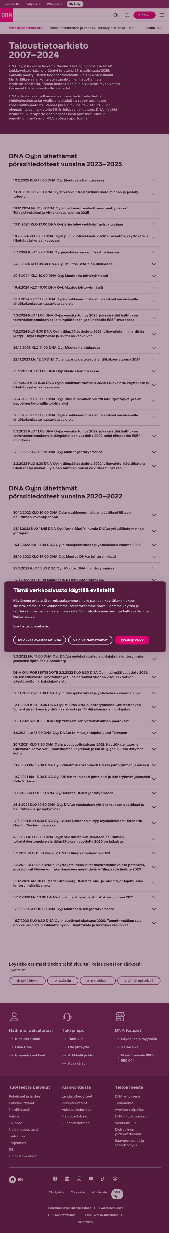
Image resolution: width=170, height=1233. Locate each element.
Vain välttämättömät (90, 640)
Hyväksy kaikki (132, 640)
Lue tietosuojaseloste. (31, 626)
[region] (83, 616)
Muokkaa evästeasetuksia (39, 640)
